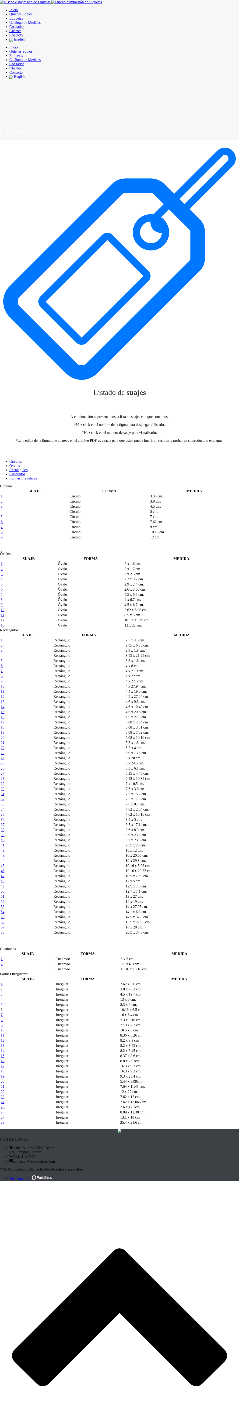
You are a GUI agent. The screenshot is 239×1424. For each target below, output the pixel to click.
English (19, 39)
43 (2, 855)
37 (2, 825)
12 (2, 696)
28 (2, 778)
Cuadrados (17, 474)
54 (2, 912)
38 (2, 830)
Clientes (15, 31)
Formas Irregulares (23, 478)
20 (2, 737)
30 (2, 789)
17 (2, 722)
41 (2, 845)
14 (2, 707)
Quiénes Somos (20, 14)
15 (2, 712)
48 (2, 881)
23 (2, 753)
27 (2, 773)
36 (2, 820)
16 (2, 717)
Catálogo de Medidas (25, 22)
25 (2, 763)
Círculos (15, 461)
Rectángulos (18, 470)
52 (2, 902)
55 (2, 917)
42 (2, 850)
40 (2, 840)
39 (2, 835)
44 (2, 861)
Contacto (16, 35)
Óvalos (14, 466)
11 (2, 615)
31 (2, 794)
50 (2, 891)
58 (2, 932)
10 (2, 610)
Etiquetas (16, 18)
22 (2, 748)
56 (2, 922)
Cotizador (16, 27)
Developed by (20, 1179)
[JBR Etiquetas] (51, 2)
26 (2, 768)
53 (2, 907)
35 (2, 814)
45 (2, 866)
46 (2, 871)
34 (2, 809)
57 (2, 927)
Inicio (13, 10)
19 (2, 732)
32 (2, 799)
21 (2, 743)
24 (2, 758)
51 (2, 896)
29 (2, 784)
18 (2, 727)
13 (2, 625)
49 (2, 886)
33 (2, 804)
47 (2, 876)
